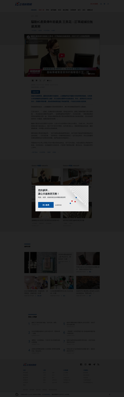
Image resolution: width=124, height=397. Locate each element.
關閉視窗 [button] (59, 205)
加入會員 (46, 205)
